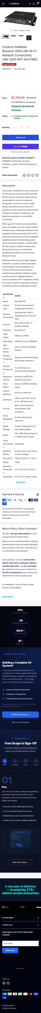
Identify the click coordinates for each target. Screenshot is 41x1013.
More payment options (21, 152)
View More (20, 482)
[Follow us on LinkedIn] (8, 983)
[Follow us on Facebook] (3, 983)
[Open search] (30, 4)
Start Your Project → (20, 862)
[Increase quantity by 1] (28, 127)
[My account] (33, 4)
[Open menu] (3, 3)
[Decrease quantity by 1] (14, 127)
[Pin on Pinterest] (28, 175)
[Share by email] (37, 175)
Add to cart (21, 137)
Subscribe (10, 950)
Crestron (6, 69)
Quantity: (6, 127)
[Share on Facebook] (24, 175)
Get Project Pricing (19, 714)
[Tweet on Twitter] (32, 175)
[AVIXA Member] (20, 968)
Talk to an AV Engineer (21, 722)
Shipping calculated (21, 106)
